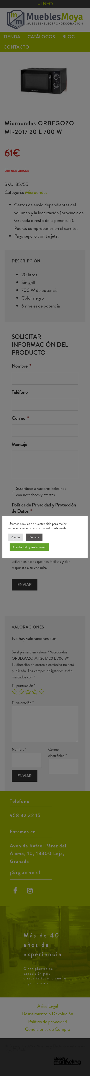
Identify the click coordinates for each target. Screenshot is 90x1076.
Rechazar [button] (34, 537)
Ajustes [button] (15, 537)
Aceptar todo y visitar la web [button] (29, 547)
